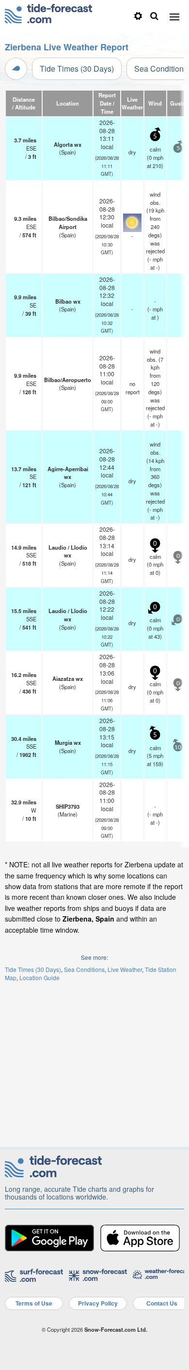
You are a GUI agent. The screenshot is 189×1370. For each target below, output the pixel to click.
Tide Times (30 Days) (77, 68)
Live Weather (125, 969)
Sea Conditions (84, 969)
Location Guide (39, 977)
